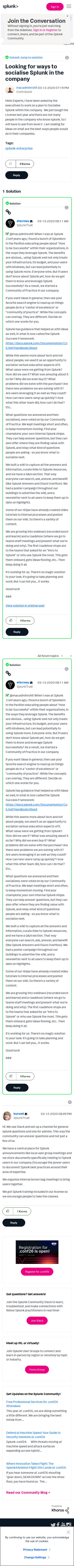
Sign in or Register (45, 30)
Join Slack (37, 1320)
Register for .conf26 (37, 1271)
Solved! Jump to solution (26, 57)
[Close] (68, 1532)
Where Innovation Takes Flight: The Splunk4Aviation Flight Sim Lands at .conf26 (36, 1466)
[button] (66, 58)
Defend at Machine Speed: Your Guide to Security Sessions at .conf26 (33, 1435)
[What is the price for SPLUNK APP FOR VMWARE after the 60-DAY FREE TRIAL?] (70, 656)
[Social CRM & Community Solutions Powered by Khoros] (60, 1509)
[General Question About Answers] (63, 656)
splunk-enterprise (19, 148)
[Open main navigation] (69, 6)
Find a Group (37, 1369)
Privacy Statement (35, 1549)
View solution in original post (25, 605)
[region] (37, 1546)
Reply (16, 175)
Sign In (55, 6)
